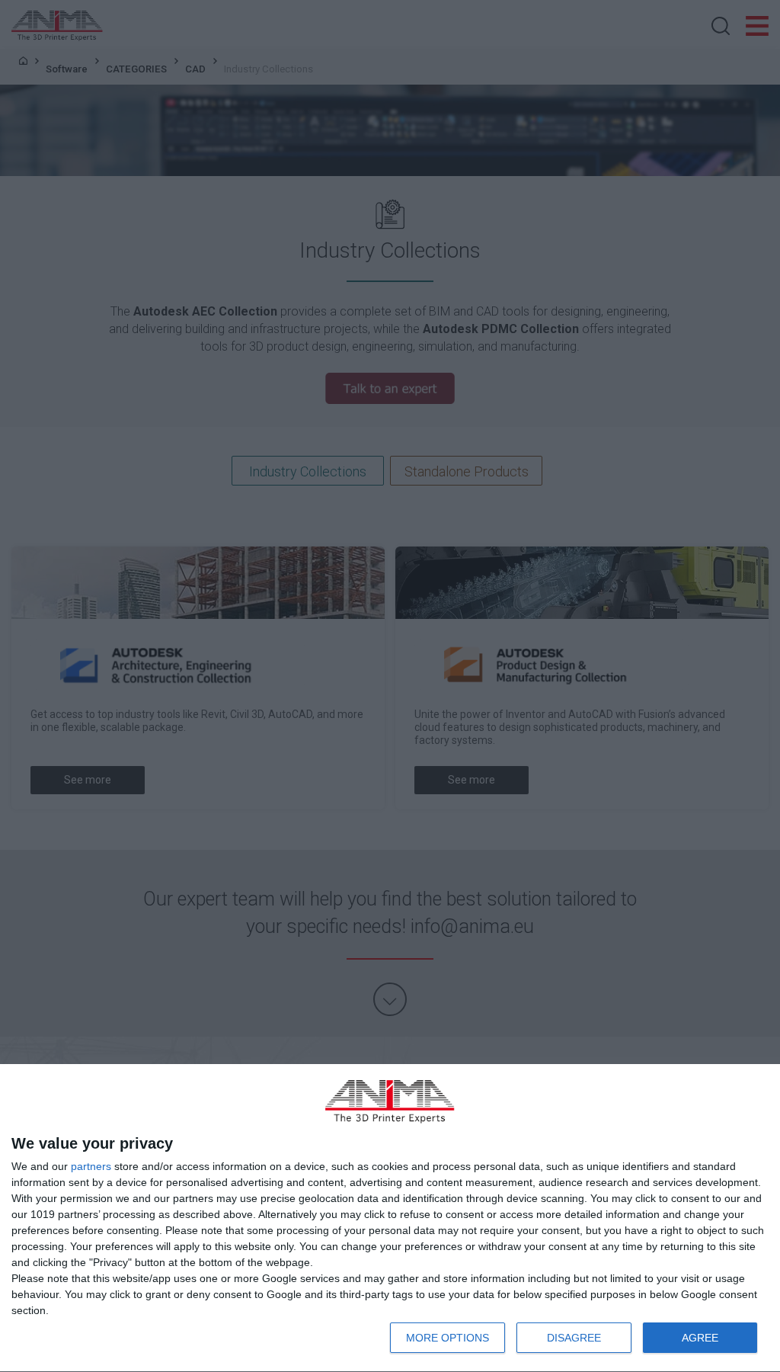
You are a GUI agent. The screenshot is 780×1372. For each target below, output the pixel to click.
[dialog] (390, 1218)
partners (91, 1166)
